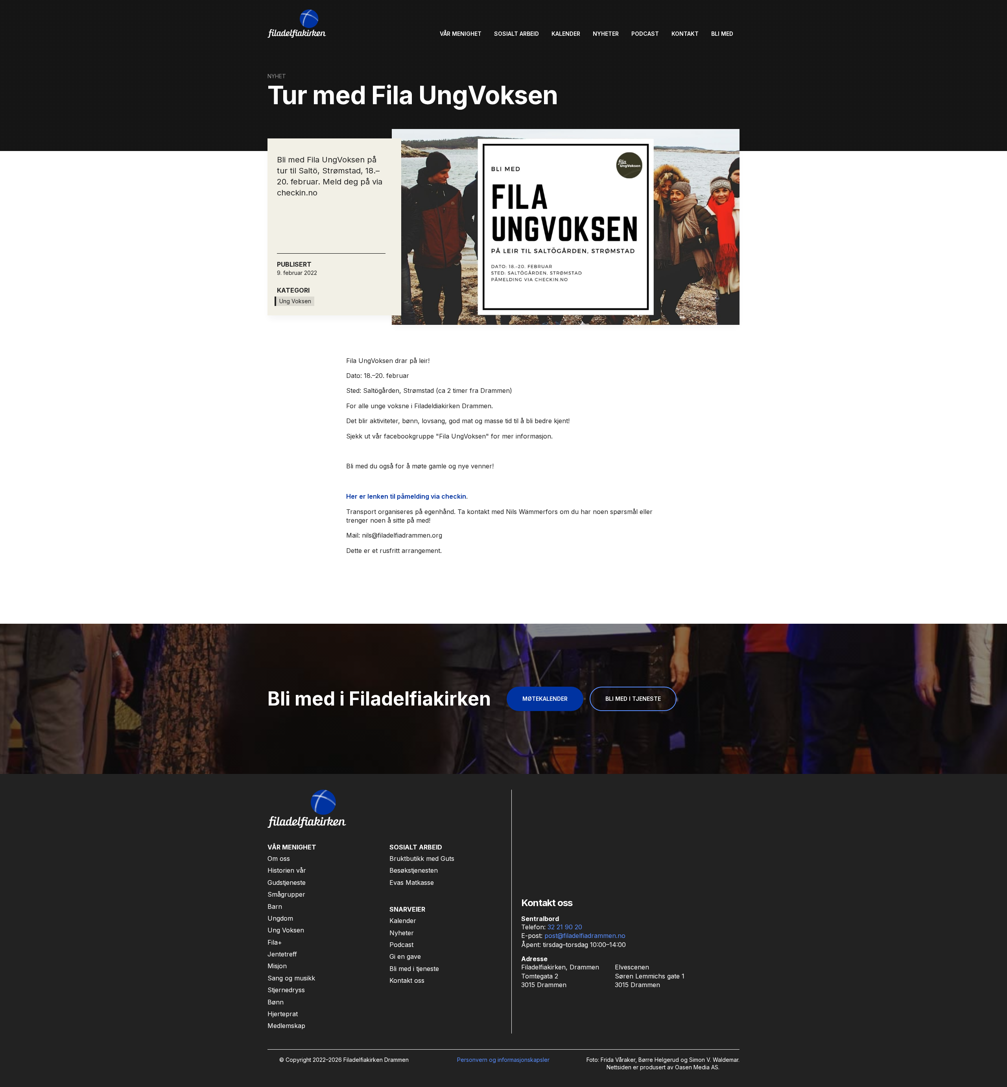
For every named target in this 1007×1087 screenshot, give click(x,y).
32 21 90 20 (565, 927)
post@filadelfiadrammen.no (584, 936)
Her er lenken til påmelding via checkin (406, 496)
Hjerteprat (282, 1014)
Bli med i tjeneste (414, 969)
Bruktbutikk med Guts (421, 858)
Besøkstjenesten (413, 870)
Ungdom (280, 918)
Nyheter (401, 933)
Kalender (402, 921)
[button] (460, 34)
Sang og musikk (291, 978)
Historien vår (286, 870)
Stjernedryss (286, 990)
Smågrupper (286, 894)
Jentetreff (282, 954)
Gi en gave (405, 956)
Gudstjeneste (286, 882)
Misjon (277, 966)
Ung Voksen (285, 930)
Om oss (278, 858)
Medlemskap (286, 1026)
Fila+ (274, 942)
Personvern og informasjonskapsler (503, 1059)
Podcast (401, 945)
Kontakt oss (406, 980)
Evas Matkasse (411, 882)
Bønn (275, 1002)
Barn (274, 906)
